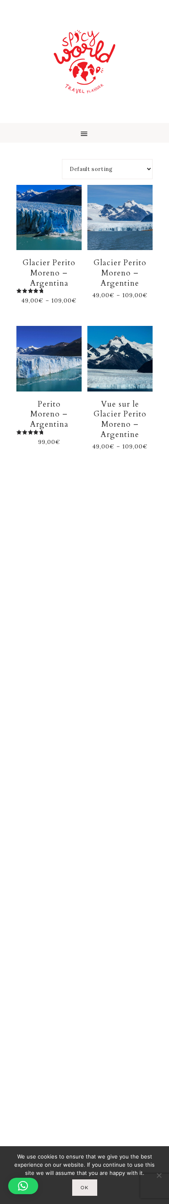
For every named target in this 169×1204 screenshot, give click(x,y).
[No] (159, 1175)
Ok (84, 1187)
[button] (84, 133)
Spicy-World (84, 61)
